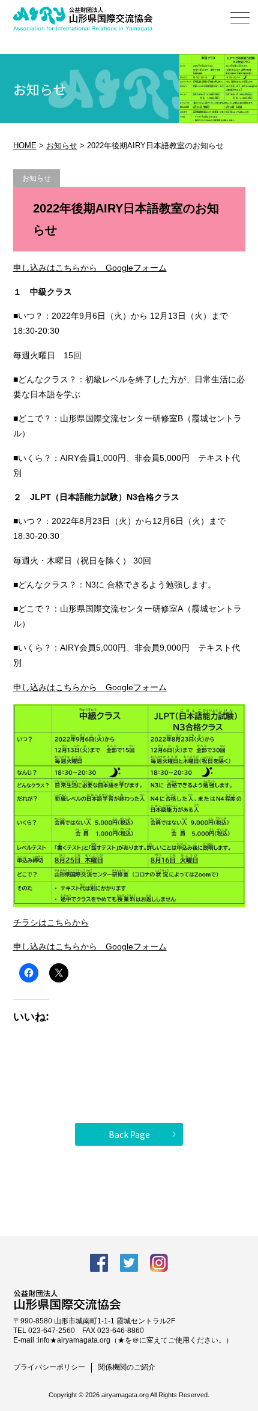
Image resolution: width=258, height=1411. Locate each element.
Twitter (129, 1263)
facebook (99, 1263)
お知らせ (61, 145)
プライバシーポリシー (49, 1367)
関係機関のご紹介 (126, 1367)
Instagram (159, 1263)
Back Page (129, 1134)
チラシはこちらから (51, 922)
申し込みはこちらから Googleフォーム (90, 267)
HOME (25, 145)
